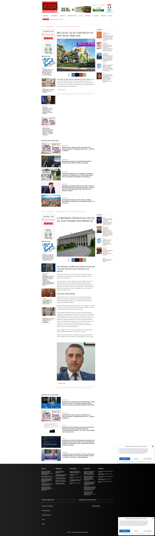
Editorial (44, 105)
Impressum (149, 533)
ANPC (43, 524)
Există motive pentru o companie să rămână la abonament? (60, 472)
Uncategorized (105, 53)
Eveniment (105, 32)
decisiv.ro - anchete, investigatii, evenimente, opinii (77, 532)
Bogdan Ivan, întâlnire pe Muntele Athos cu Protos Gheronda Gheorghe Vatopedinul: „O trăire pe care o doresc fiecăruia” (47, 473)
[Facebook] (45, 38)
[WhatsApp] (84, 75)
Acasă (43, 26)
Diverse (44, 68)
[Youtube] (52, 38)
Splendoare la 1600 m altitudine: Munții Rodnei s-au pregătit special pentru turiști (61, 475)
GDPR (43, 519)
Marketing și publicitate (87, 499)
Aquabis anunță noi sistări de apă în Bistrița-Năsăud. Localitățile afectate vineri (65, 19)
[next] (111, 19)
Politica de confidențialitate (141, 533)
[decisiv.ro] (50, 7)
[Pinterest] (80, 75)
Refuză (136, 531)
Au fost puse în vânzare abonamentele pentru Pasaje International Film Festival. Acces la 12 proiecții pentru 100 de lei (108, 37)
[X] (50, 38)
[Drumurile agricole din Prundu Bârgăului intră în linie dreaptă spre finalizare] (51, 161)
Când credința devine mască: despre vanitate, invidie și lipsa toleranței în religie (47, 484)
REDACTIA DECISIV (50, 34)
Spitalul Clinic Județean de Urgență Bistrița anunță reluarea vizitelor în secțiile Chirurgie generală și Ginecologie (46, 489)
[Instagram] (47, 38)
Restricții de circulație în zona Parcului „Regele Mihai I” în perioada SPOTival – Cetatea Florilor (78, 149)
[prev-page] (97, 85)
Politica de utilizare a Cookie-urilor (128, 533)
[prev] (109, 19)
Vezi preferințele (147, 531)
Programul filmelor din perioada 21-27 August (48, 91)
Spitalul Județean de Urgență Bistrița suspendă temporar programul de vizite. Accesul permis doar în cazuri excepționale (46, 480)
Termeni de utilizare (46, 510)
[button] (152, 518)
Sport (104, 73)
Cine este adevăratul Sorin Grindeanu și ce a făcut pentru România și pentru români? (75, 472)
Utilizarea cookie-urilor (46, 515)
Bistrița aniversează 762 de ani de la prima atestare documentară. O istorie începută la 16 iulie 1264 (78, 201)
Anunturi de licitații (95, 506)
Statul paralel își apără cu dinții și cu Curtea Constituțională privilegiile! (75, 480)
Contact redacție (47, 499)
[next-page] (99, 85)
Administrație (50, 26)
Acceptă (125, 531)
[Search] (102, 5)
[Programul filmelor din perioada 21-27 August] (48, 82)
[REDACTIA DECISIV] (43, 35)
